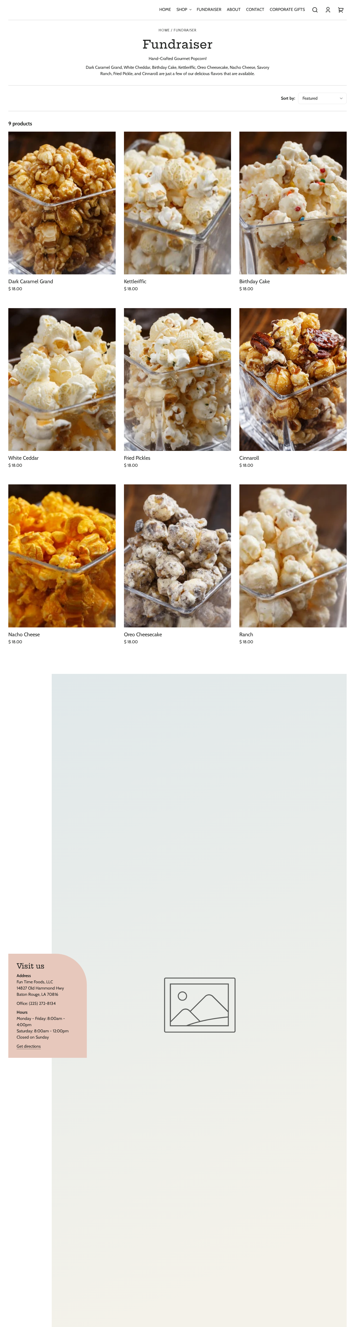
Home (164, 30)
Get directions (29, 1046)
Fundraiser (185, 30)
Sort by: (288, 98)
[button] (315, 10)
